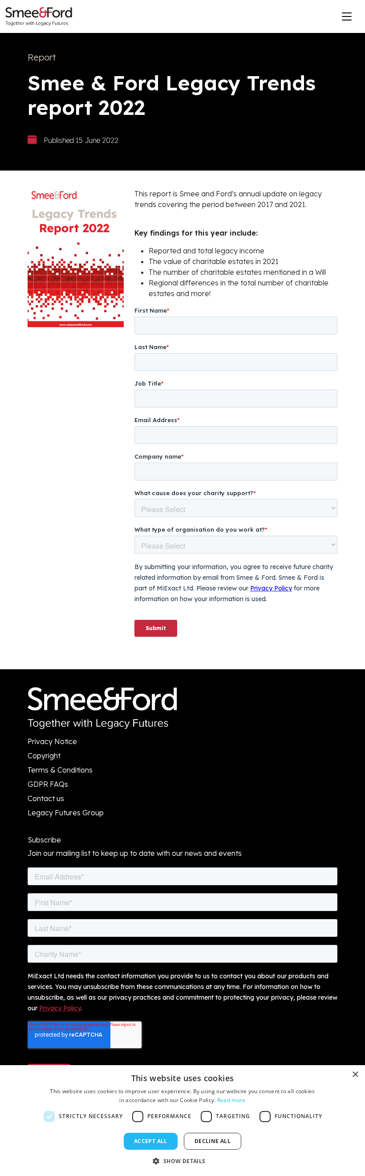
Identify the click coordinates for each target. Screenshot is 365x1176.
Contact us (46, 798)
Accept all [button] (150, 1141)
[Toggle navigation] (347, 16)
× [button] (355, 1074)
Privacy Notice (52, 741)
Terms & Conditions (60, 769)
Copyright (44, 755)
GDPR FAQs (48, 784)
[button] (182, 1160)
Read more (231, 1100)
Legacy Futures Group (66, 812)
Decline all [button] (213, 1141)
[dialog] (182, 1120)
